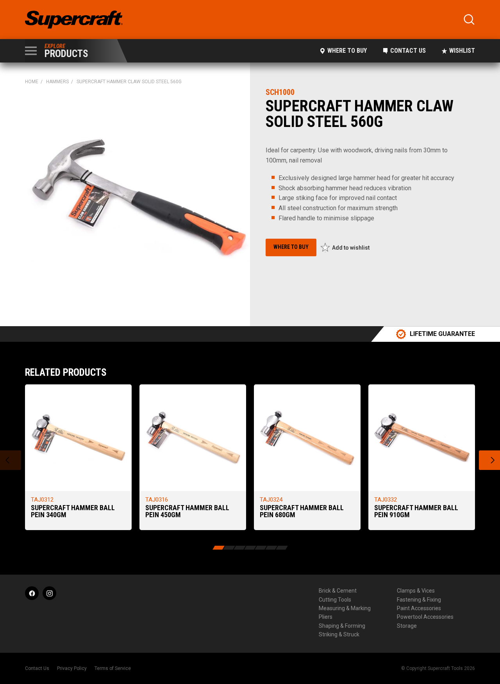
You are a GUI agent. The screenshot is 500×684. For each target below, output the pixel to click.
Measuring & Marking (345, 608)
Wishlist (462, 50)
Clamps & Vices (416, 591)
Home (31, 81)
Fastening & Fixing (419, 599)
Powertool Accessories (425, 617)
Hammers (57, 81)
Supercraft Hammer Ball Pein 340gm (73, 511)
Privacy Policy (72, 668)
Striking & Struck (339, 634)
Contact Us (408, 50)
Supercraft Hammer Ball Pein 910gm (416, 511)
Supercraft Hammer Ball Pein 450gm (187, 511)
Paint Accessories (419, 608)
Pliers (325, 617)
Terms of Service (113, 668)
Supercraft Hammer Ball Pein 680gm (302, 511)
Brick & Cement (338, 591)
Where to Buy (347, 50)
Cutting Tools (335, 599)
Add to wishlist (351, 248)
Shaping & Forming (342, 626)
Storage (407, 626)
